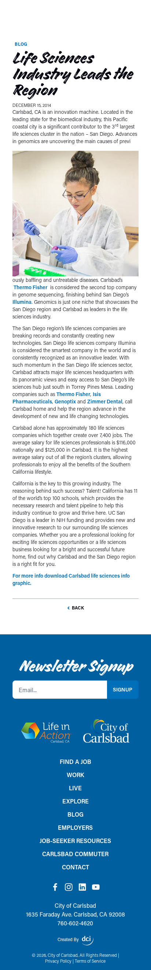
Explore (75, 801)
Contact (75, 867)
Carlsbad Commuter (75, 854)
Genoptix (65, 401)
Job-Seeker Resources (75, 840)
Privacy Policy (58, 961)
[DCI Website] (87, 941)
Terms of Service (90, 961)
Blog (21, 44)
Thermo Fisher (29, 287)
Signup (122, 689)
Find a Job (75, 761)
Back (78, 608)
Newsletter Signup (75, 666)
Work (75, 775)
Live (75, 788)
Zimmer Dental (104, 401)
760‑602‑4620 (75, 923)
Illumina (22, 301)
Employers (75, 827)
